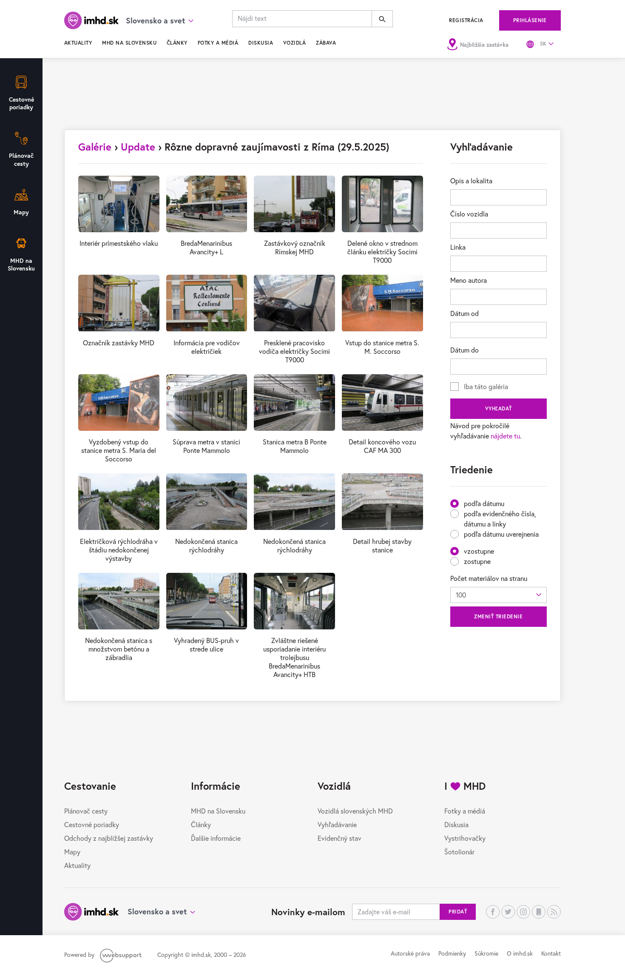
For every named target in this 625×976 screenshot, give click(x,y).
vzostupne (479, 550)
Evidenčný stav (339, 838)
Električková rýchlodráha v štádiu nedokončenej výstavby (119, 550)
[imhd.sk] (91, 20)
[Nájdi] (382, 18)
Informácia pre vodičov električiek (206, 347)
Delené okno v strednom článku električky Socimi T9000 (382, 252)
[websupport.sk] (121, 954)
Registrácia (466, 20)
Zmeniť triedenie (498, 616)
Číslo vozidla (469, 213)
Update (138, 147)
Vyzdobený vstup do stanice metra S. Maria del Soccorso (118, 450)
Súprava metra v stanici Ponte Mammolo (206, 446)
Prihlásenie (530, 20)
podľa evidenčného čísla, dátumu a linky (500, 518)
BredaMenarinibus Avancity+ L (206, 247)
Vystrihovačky (465, 838)
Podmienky (452, 953)
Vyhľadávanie (337, 824)
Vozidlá (294, 43)
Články (177, 43)
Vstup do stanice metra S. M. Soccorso (382, 347)
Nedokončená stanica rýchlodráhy (206, 545)
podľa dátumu (484, 503)
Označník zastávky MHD (118, 342)
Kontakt (551, 953)
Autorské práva (410, 953)
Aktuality (78, 43)
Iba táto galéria (486, 386)
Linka (458, 246)
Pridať (458, 911)
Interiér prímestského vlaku (119, 243)
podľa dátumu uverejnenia (501, 533)
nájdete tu (505, 435)
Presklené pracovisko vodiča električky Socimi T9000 (294, 351)
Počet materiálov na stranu (488, 578)
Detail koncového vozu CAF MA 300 (382, 446)
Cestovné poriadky (91, 824)
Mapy (72, 851)
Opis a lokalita (471, 180)
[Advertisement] (312, 98)
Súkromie (486, 953)
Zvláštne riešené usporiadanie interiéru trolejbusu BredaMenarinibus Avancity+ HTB (294, 657)
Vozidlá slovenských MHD (355, 810)
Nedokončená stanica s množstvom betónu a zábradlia (118, 649)
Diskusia (260, 43)
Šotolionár (459, 851)
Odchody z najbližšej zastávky (108, 838)
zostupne (477, 561)
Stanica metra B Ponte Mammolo (295, 446)
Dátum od (464, 313)
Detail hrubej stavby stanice (382, 545)
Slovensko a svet (157, 911)
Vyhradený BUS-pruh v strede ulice (206, 644)
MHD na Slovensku (129, 43)
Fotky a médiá (218, 43)
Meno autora (468, 280)
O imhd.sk (520, 953)
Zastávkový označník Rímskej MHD (294, 247)
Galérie (94, 147)
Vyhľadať (498, 408)
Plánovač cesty (86, 810)
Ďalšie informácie (216, 838)
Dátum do (464, 349)
